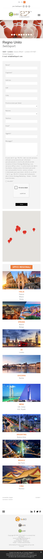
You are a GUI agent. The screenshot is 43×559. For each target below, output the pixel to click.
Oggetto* (8, 133)
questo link (33, 554)
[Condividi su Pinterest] (40, 511)
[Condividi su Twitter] (37, 511)
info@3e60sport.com (15, 56)
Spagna (11, 497)
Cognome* (9, 72)
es (22, 2)
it (24, 2)
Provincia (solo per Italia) (13, 103)
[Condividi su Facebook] (34, 511)
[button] (24, 232)
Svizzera (10, 499)
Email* (8, 126)
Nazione (8, 111)
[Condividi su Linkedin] (31, 511)
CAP (7, 88)
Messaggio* (9, 141)
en (19, 2)
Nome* (8, 65)
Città (7, 95)
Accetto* (10, 181)
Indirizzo (8, 80)
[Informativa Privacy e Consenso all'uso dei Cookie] (21, 545)
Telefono (8, 118)
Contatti (38, 497)
